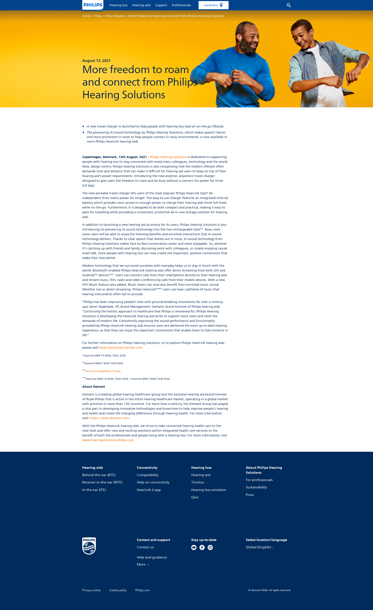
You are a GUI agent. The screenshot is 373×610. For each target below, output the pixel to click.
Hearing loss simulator (208, 490)
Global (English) (258, 547)
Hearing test (201, 475)
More (141, 564)
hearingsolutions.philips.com (121, 347)
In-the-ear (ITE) (94, 490)
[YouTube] (193, 548)
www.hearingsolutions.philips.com (107, 440)
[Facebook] (202, 548)
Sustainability (256, 487)
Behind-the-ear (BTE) (98, 475)
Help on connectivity (153, 482)
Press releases (115, 16)
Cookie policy (118, 590)
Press (250, 495)
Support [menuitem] (161, 5)
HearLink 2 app (149, 490)
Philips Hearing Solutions (168, 157)
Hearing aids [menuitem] (141, 5)
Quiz (195, 497)
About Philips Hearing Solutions (264, 469)
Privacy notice (91, 590)
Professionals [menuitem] (181, 5)
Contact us (145, 547)
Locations (211, 5)
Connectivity (147, 467)
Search (286, 5)
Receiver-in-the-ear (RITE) (102, 482)
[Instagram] (210, 548)
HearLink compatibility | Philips (103, 371)
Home (86, 16)
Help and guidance (152, 557)
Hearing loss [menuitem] (118, 5)
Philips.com (142, 590)
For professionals (259, 480)
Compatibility (147, 475)
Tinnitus (197, 482)
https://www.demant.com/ (110, 418)
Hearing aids (92, 467)
